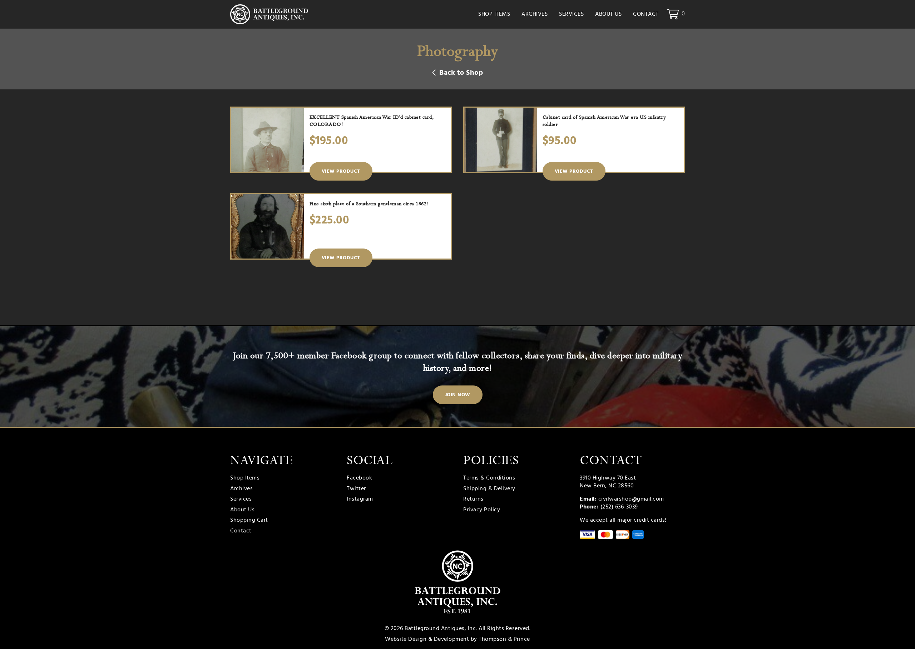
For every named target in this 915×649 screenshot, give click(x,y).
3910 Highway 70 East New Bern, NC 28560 (608, 482)
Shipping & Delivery (489, 489)
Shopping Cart (249, 521)
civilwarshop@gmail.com (631, 499)
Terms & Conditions (489, 478)
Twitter (356, 489)
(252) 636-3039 (619, 507)
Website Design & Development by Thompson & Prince (457, 639)
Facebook (359, 478)
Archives (534, 14)
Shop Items (494, 14)
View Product (341, 171)
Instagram (360, 499)
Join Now (457, 395)
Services (571, 14)
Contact (646, 14)
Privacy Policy (481, 510)
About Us (608, 14)
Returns (473, 499)
